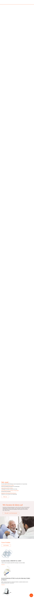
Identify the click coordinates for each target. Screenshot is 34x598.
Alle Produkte (6, 545)
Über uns (5, 496)
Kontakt (31, 595)
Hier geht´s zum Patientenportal (11, 513)
